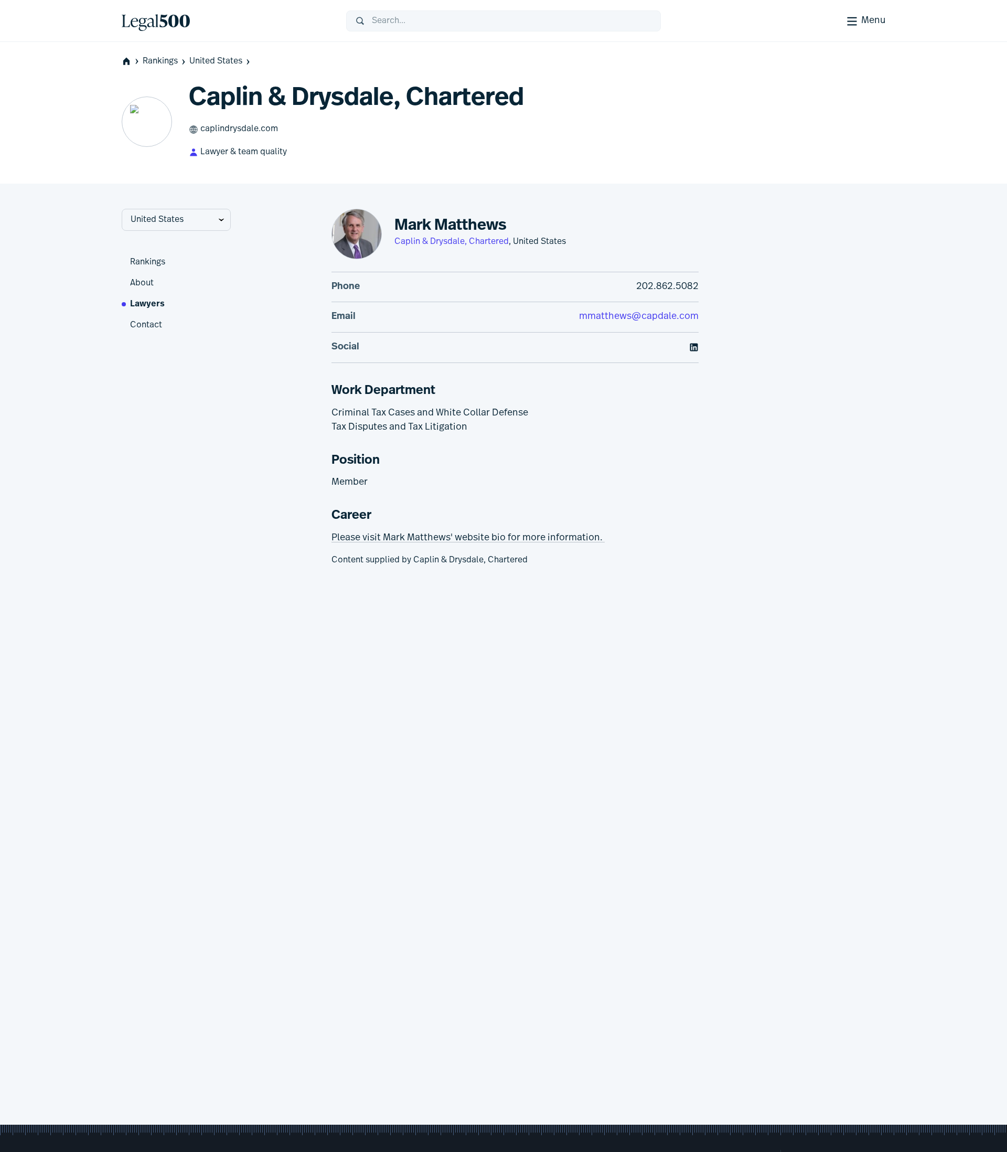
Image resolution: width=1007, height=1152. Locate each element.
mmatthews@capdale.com (639, 317)
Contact (146, 325)
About (142, 283)
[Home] (225, 20)
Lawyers (147, 304)
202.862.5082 (667, 287)
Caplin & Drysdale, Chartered (451, 242)
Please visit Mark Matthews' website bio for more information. (468, 538)
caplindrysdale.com (239, 129)
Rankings (160, 61)
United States (215, 61)
